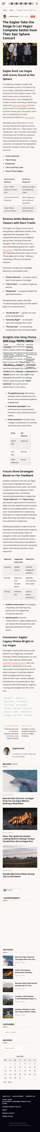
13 (35, 1067)
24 (20, 1074)
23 (15, 1074)
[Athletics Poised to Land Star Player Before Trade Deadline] (8, 1013)
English (9, 890)
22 (10, 1074)
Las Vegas (7, 708)
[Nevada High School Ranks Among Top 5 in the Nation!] (20, 856)
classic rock (20, 698)
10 (20, 1067)
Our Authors (18, 1096)
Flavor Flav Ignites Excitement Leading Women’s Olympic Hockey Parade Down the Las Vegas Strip (19, 839)
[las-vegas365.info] (21, 3)
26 (30, 1074)
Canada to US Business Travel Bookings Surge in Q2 (25, 998)
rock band (7, 712)
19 (30, 1071)
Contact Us (30, 1096)
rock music (29, 117)
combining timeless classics (14, 663)
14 (5, 1071)
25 (25, 1074)
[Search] (36, 3)
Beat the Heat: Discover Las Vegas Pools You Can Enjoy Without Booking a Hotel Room (18, 801)
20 (35, 1071)
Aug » (10, 1082)
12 (30, 1067)
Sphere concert (26, 712)
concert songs (9, 705)
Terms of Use (7, 1116)
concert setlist (22, 701)
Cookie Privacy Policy (11, 1107)
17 (20, 1071)
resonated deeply (19, 105)
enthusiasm (8, 250)
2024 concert (8, 698)
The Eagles (7, 715)
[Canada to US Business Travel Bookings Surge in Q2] (8, 1000)
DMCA (4, 1110)
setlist (16, 712)
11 (25, 1067)
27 (35, 1074)
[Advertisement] (20, 924)
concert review (9, 701)
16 (15, 1071)
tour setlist (18, 715)
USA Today (28, 715)
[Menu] (3, 3)
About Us (6, 1096)
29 (10, 1078)
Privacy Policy (8, 1113)
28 (5, 1078)
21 (5, 1074)
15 (10, 1071)
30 (15, 1078)
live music (17, 708)
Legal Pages (7, 1099)
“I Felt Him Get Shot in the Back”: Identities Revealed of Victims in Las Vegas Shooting (11, 733)
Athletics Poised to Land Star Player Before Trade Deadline (25, 1011)
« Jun (4, 1082)
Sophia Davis (14, 16)
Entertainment (22, 705)
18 (25, 1071)
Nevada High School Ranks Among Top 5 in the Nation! (18, 875)
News (32, 16)
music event (27, 708)
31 (20, 1078)
